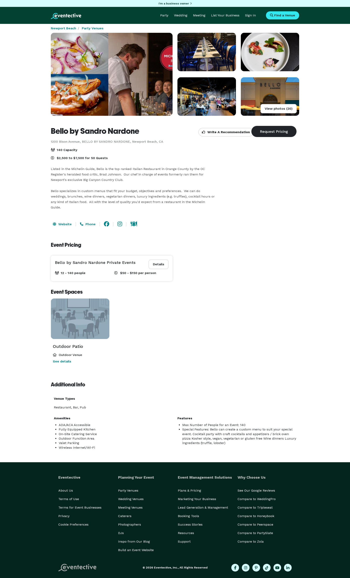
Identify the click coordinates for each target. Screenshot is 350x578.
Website (64, 224)
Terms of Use (68, 499)
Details (158, 264)
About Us (65, 490)
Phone (90, 224)
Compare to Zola (251, 541)
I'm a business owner (174, 3)
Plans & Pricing (189, 490)
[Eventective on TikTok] (267, 568)
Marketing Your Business (197, 499)
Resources (186, 533)
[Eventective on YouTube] (277, 568)
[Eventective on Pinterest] (256, 568)
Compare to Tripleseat (255, 507)
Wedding (180, 15)
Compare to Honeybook (256, 516)
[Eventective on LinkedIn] (288, 568)
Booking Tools (188, 516)
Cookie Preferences (73, 524)
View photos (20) (278, 108)
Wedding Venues (131, 499)
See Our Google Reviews (256, 490)
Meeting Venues (130, 507)
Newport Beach (63, 28)
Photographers (129, 524)
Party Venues (93, 28)
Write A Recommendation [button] (228, 132)
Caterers (124, 516)
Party (164, 15)
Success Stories (190, 524)
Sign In (250, 15)
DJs (121, 533)
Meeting (199, 15)
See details (62, 361)
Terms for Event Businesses (79, 507)
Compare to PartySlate (255, 533)
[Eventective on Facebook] (235, 568)
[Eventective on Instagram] (246, 568)
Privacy (63, 516)
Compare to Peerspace (255, 524)
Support (184, 541)
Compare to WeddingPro (257, 499)
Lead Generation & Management (203, 507)
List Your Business (225, 15)
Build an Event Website (136, 550)
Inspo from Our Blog (134, 541)
